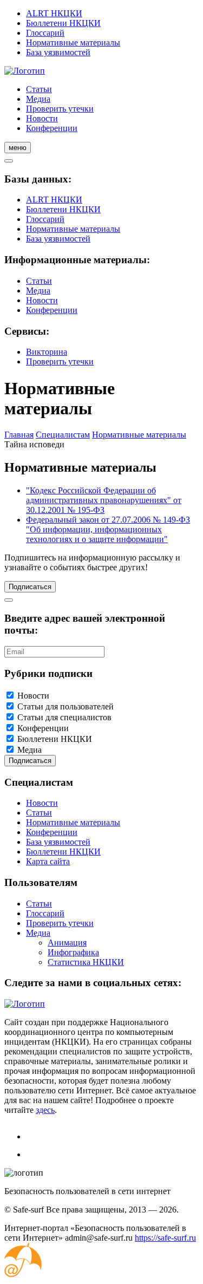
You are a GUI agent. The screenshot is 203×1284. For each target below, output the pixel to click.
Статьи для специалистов (64, 717)
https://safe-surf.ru (165, 1237)
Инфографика (73, 952)
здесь (45, 1109)
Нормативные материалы (73, 42)
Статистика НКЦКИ (86, 962)
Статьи (39, 89)
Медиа (38, 98)
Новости (42, 118)
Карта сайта (48, 861)
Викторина (46, 351)
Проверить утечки (60, 108)
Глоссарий (45, 32)
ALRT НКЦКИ (54, 13)
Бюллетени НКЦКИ (63, 23)
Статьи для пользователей (65, 706)
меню (18, 148)
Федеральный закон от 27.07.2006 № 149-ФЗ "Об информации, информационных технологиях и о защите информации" (108, 529)
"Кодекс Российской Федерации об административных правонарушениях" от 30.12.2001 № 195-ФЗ (103, 500)
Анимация (67, 942)
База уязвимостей (58, 52)
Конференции (51, 128)
